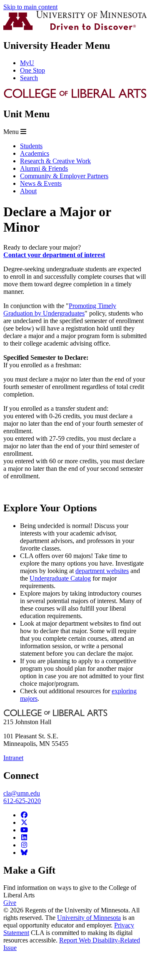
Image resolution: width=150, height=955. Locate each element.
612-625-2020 (22, 800)
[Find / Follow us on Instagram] (24, 845)
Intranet (13, 757)
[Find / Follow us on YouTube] (24, 830)
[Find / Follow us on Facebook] (24, 815)
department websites (102, 570)
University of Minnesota (89, 917)
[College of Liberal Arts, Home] (75, 96)
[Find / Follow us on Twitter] (24, 822)
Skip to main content (30, 6)
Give (9, 902)
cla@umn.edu (21, 793)
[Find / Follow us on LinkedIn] (24, 837)
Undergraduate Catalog (60, 578)
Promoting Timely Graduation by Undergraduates (59, 309)
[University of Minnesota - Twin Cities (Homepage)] (75, 27)
